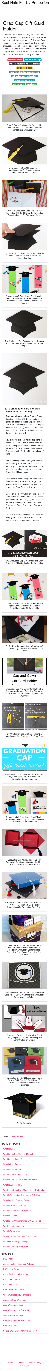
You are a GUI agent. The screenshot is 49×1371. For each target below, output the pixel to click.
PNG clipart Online (11, 1284)
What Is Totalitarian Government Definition (21, 1195)
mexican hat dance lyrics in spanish (24, 63)
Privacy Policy (35, 1362)
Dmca (10, 1362)
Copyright (24, 1365)
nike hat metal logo (33, 59)
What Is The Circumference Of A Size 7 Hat (22, 1220)
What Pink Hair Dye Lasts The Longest (20, 1236)
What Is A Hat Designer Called (16, 1200)
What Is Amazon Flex (12, 1169)
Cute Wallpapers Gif (11, 1325)
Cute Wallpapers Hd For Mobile (16, 1310)
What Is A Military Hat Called (15, 1246)
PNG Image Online (11, 1269)
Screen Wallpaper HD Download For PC (20, 1330)
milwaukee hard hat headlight (24, 76)
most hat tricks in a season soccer (24, 72)
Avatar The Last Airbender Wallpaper (19, 1263)
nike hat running (15, 59)
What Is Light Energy (12, 1164)
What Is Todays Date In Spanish (17, 1210)
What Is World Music (12, 1231)
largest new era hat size (24, 80)
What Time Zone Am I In (13, 1226)
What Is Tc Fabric (10, 1215)
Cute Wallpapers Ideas (13, 1305)
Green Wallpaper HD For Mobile (17, 1294)
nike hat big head (24, 68)
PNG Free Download (12, 1279)
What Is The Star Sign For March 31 (18, 1154)
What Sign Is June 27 (12, 1159)
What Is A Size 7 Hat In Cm (15, 1174)
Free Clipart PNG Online (13, 1289)
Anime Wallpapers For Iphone (16, 1274)
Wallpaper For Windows (13, 1315)
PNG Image (8, 1258)
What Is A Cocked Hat (12, 1184)
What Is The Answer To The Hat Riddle (20, 1179)
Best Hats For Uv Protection (25, 2)
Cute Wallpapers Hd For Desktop (17, 1320)
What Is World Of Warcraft (14, 1205)
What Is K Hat (9, 1148)
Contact (21, 1362)
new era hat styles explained (24, 84)
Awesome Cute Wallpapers (14, 1300)
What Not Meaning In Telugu (15, 1241)
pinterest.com (17, 1136)
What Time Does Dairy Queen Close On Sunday (24, 1190)
